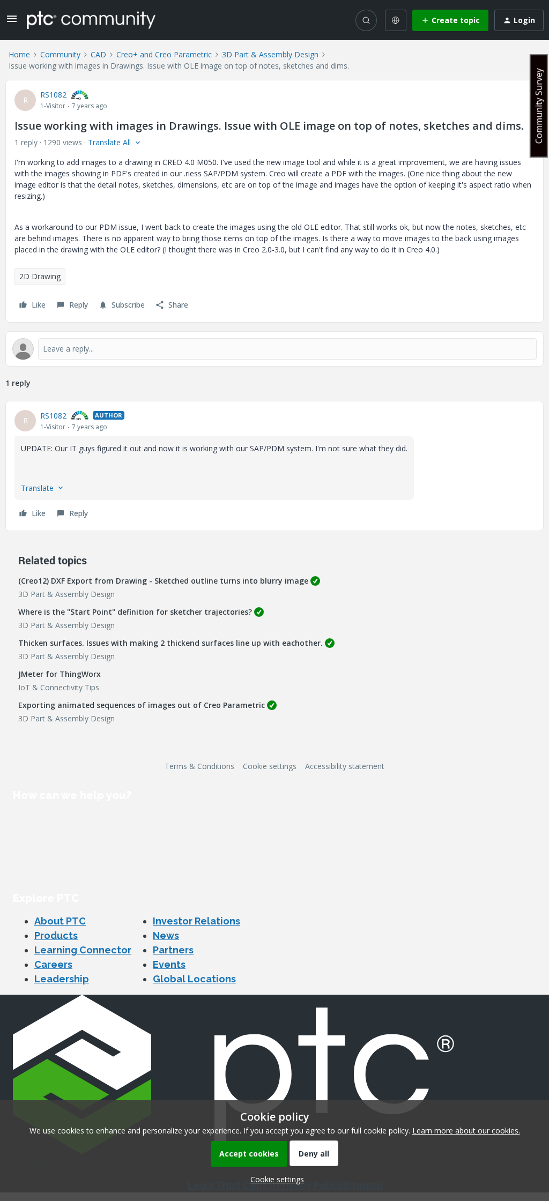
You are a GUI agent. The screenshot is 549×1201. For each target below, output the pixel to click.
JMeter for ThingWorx (59, 674)
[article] (274, 466)
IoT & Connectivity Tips (58, 687)
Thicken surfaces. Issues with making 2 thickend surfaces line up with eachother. (170, 643)
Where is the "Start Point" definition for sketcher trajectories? (135, 612)
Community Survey (539, 106)
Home (19, 54)
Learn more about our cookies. (466, 1130)
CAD (98, 54)
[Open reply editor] (274, 349)
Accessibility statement (344, 766)
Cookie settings (269, 766)
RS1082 (53, 94)
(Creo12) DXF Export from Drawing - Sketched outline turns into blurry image (163, 581)
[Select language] (395, 20)
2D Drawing (40, 276)
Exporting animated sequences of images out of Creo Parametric (141, 705)
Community (60, 54)
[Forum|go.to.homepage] (91, 19)
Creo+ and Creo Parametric (164, 54)
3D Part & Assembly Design (270, 54)
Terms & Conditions (199, 766)
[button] (11, 22)
